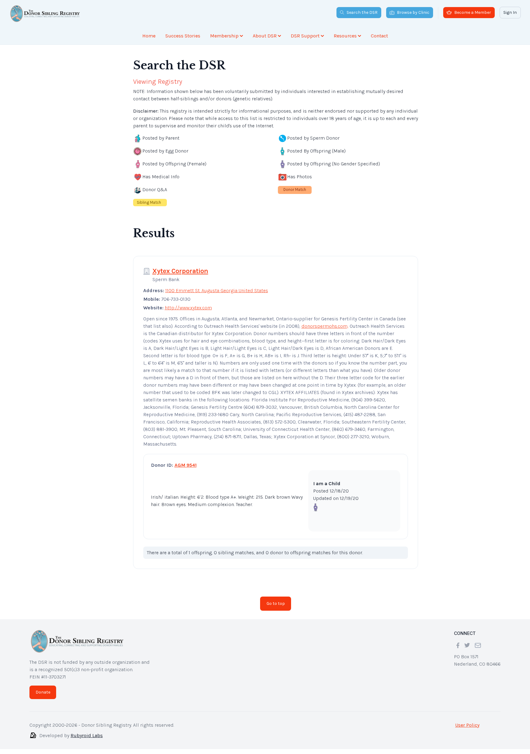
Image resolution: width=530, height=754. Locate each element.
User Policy (467, 725)
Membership (224, 36)
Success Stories (182, 36)
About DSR (265, 36)
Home (149, 36)
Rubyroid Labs (87, 735)
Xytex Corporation (180, 271)
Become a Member (472, 12)
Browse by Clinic (413, 12)
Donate (43, 692)
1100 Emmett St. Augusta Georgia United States (216, 290)
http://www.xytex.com (188, 308)
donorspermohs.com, (324, 326)
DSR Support (305, 36)
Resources (345, 36)
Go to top (276, 603)
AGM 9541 (186, 465)
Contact (379, 36)
